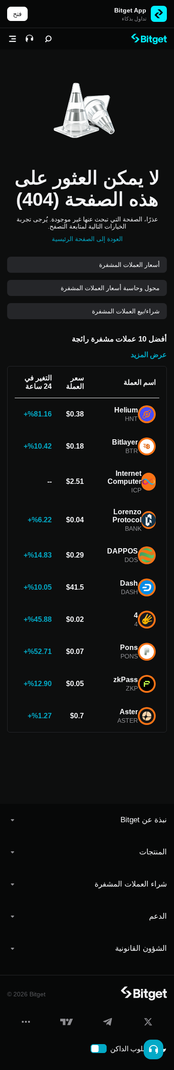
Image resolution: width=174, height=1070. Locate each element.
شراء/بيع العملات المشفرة (126, 311)
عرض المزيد (149, 354)
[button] (87, 820)
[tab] (87, 820)
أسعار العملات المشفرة (129, 264)
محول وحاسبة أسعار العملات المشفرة (110, 287)
